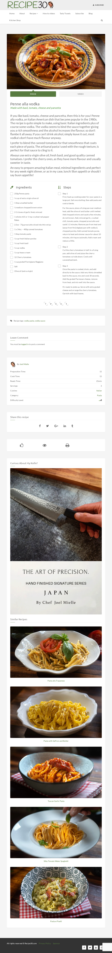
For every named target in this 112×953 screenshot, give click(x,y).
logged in (25, 344)
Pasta (99, 395)
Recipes (33, 13)
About (22, 13)
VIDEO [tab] (81, 94)
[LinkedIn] (65, 426)
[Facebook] (40, 426)
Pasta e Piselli (56, 921)
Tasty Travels (65, 13)
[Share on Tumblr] (66, 304)
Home (11, 13)
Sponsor (56, 943)
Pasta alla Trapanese (56, 681)
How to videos (49, 13)
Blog (90, 13)
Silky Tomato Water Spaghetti (56, 861)
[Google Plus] (56, 426)
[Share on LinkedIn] (61, 304)
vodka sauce (40, 321)
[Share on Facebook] (45, 304)
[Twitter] (47, 426)
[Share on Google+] (56, 304)
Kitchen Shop (15, 20)
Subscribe (99, 5)
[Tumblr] (72, 426)
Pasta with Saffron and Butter (56, 741)
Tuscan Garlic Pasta (56, 801)
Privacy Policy (45, 943)
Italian (99, 390)
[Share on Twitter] (51, 304)
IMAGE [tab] (33, 94)
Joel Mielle (24, 364)
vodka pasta (29, 321)
